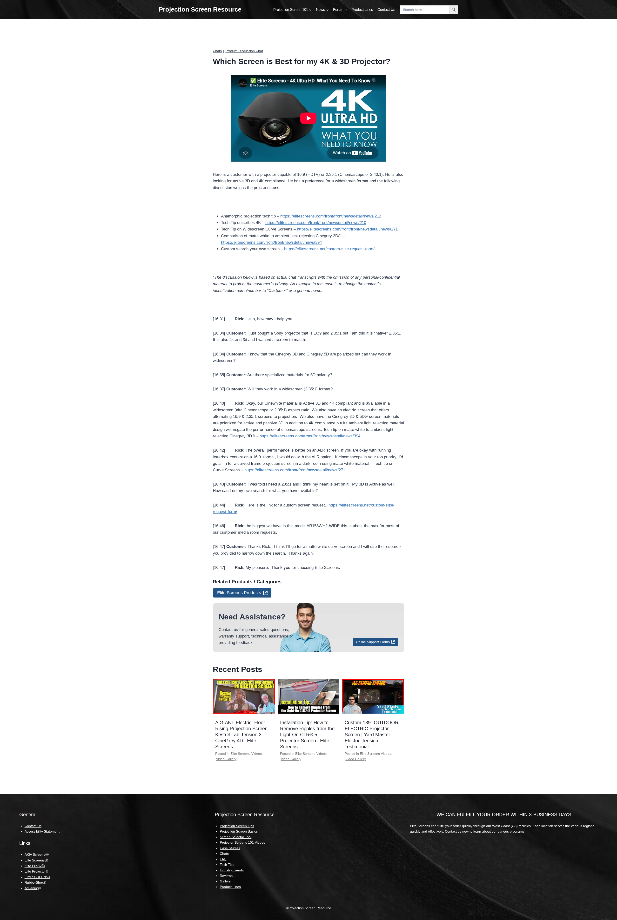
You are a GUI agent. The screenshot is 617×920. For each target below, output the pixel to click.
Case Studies (230, 848)
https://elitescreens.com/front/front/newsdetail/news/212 (330, 216)
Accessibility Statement (42, 831)
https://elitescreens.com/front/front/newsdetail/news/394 (271, 242)
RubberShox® (35, 882)
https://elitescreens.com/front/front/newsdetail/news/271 (347, 229)
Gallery (225, 881)
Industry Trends (232, 870)
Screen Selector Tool (235, 837)
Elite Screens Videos (246, 754)
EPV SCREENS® (37, 877)
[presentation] (244, 696)
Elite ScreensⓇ (36, 860)
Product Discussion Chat (244, 51)
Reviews (226, 876)
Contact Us (386, 9)
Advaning (32, 888)
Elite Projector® (36, 871)
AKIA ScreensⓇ (37, 854)
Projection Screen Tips (237, 826)
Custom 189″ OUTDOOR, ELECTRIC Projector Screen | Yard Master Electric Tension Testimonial (372, 734)
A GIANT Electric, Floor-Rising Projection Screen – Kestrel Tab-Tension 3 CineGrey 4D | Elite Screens (243, 734)
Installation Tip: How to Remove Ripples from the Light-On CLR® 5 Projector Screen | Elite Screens (307, 734)
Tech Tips (227, 865)
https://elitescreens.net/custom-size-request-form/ (329, 249)
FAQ (223, 859)
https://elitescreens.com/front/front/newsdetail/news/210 (315, 222)
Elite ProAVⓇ (35, 866)
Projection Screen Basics (239, 831)
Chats (217, 51)
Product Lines (362, 9)
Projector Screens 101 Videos (242, 842)
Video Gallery (226, 759)
